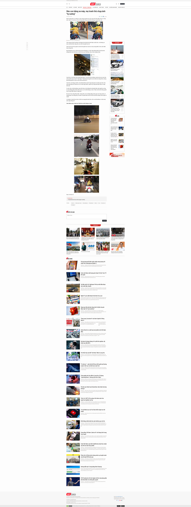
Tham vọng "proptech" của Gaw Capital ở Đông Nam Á (92, 319)
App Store (118, 506)
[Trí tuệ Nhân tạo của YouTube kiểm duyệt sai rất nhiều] (73, 413)
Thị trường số (95, 7)
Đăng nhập (122, 3)
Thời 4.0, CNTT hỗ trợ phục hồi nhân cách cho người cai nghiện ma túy (92, 399)
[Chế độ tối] (118, 3)
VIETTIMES (95, 3)
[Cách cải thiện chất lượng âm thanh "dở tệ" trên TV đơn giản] (121, 128)
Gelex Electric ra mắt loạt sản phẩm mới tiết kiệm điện (93, 330)
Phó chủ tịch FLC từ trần (85, 251)
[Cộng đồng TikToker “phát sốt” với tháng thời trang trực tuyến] (73, 436)
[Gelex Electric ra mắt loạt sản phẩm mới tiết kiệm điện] (73, 333)
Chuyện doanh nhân (113, 7)
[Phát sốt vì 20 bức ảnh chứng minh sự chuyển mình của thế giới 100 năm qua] (73, 458)
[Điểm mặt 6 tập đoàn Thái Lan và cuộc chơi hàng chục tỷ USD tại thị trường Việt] (73, 246)
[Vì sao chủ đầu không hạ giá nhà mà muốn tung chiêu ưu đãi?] (103, 232)
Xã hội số (70, 7)
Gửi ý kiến (104, 220)
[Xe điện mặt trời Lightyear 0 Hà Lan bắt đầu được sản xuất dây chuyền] (121, 134)
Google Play (123, 506)
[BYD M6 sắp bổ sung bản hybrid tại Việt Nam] (117, 64)
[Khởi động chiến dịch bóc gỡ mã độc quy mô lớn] (73, 424)
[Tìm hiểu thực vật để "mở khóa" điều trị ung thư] (73, 356)
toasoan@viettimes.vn (119, 496)
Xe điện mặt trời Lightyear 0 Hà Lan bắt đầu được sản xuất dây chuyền (114, 135)
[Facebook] (99, 16)
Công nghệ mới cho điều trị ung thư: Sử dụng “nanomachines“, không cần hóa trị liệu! (92, 376)
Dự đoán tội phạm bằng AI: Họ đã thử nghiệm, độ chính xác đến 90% (93, 342)
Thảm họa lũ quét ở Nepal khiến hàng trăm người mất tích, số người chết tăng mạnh (117, 238)
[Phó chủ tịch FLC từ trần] (88, 246)
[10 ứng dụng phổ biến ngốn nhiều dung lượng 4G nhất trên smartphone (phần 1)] (121, 119)
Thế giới (106, 7)
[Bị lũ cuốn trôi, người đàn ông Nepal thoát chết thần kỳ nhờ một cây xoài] (73, 232)
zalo (118, 500)
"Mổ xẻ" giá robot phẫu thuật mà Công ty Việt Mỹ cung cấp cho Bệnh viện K (115, 96)
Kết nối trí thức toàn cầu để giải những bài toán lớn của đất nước (117, 252)
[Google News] (105, 16)
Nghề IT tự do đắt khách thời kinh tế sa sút (114, 140)
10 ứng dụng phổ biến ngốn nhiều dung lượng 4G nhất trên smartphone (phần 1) (114, 121)
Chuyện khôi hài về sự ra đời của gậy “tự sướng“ (76, 199)
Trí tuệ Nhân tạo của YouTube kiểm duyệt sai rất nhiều (93, 410)
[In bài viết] (101, 16)
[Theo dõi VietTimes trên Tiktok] (121, 500)
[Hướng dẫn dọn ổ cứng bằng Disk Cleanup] (73, 470)
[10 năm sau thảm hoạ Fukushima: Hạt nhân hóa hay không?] (73, 390)
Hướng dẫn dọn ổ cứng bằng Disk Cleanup (91, 466)
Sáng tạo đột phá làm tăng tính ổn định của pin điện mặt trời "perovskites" (114, 147)
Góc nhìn (75, 7)
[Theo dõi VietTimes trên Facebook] (116, 500)
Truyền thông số (121, 7)
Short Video (101, 7)
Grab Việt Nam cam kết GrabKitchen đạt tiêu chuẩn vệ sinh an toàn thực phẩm (94, 444)
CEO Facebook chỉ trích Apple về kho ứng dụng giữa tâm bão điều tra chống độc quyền (94, 478)
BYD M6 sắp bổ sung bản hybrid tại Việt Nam (115, 70)
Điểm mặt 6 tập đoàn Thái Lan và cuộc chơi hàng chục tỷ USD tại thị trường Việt (72, 252)
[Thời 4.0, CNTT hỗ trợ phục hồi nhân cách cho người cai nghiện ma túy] (73, 401)
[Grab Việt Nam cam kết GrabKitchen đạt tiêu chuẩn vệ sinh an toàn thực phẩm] (73, 447)
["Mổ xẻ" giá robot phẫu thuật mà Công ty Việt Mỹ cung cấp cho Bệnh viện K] (117, 89)
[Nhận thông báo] (116, 3)
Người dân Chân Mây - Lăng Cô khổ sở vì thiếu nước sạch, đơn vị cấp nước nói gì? (102, 252)
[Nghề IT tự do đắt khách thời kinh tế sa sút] (121, 141)
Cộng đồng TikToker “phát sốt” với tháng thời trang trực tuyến (94, 433)
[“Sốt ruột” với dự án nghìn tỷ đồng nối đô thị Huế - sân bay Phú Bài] (117, 76)
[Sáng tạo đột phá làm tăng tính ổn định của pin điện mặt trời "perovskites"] (121, 146)
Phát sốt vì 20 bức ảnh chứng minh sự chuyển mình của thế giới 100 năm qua (93, 456)
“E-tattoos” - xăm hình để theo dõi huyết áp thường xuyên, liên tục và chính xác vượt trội (94, 365)
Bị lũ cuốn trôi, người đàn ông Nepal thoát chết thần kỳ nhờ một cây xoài (72, 238)
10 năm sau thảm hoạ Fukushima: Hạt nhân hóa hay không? (94, 387)
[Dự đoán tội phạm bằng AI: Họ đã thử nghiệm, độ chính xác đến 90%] (73, 344)
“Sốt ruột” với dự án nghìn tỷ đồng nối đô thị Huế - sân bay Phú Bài (115, 82)
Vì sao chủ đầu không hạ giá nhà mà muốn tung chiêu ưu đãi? (102, 238)
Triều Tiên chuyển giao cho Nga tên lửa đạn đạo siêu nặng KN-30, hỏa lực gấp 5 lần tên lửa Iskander (115, 56)
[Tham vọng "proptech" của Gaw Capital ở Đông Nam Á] (73, 322)
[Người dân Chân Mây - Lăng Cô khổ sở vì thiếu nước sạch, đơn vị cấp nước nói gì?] (103, 246)
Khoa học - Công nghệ (87, 7)
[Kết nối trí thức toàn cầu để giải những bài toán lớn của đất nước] (118, 246)
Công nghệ (69, 258)
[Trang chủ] (67, 7)
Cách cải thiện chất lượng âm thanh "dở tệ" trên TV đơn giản (114, 128)
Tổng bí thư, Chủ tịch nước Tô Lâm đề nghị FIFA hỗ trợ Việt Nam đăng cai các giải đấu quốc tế (88, 238)
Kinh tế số (80, 7)
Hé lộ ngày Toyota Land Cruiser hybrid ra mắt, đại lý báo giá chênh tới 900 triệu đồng (115, 110)
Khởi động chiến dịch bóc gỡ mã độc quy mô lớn (93, 421)
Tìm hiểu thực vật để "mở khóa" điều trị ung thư (93, 352)
